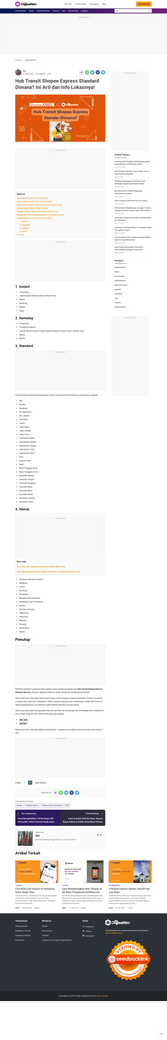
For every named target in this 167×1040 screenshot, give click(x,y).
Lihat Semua (40, 783)
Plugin (44, 926)
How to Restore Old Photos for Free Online (131, 201)
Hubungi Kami (21, 926)
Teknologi (118, 294)
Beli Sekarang (144, 4)
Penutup (20, 235)
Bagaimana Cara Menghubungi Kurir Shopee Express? (41, 215)
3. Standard (24, 228)
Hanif (17, 908)
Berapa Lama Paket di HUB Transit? (32, 208)
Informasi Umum (43, 11)
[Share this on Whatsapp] (87, 72)
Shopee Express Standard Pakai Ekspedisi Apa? (38, 211)
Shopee (19, 805)
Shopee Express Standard (52, 805)
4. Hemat (23, 231)
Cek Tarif (68, 4)
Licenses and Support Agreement (56, 940)
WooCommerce (120, 307)
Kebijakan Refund (23, 935)
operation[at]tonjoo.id (113, 933)
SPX (67, 805)
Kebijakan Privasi (22, 931)
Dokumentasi (80, 4)
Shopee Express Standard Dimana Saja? (34, 218)
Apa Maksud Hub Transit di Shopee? (33, 198)
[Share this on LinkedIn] (103, 72)
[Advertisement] (83, 36)
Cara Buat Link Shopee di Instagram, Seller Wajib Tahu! (41, 566)
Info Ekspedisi (20, 11)
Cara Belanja (73, 11)
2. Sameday (24, 225)
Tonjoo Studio (102, 996)
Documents (47, 931)
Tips (63, 11)
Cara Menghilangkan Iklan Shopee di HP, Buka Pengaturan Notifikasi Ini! (48, 571)
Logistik (84, 11)
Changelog (94, 4)
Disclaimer (20, 940)
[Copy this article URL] (81, 72)
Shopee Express (32, 805)
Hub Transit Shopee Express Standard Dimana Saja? (40, 205)
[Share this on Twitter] (92, 72)
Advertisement (120, 267)
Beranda (18, 60)
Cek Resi (23, 723)
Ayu (24, 71)
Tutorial (56, 11)
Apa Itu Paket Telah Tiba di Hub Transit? (34, 201)
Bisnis (31, 11)
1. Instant (23, 221)
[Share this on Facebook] (97, 72)
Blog (104, 4)
